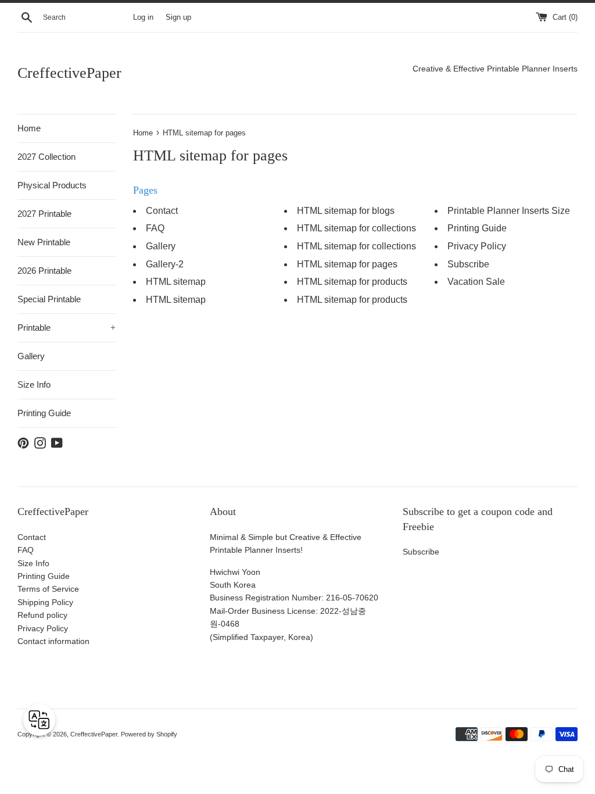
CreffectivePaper (69, 73)
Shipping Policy (45, 602)
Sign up (178, 17)
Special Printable (49, 299)
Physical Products (52, 185)
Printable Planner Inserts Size (508, 211)
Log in (143, 17)
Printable (66, 327)
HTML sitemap (176, 282)
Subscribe (468, 264)
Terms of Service (48, 588)
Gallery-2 (165, 264)
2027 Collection (46, 157)
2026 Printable (44, 271)
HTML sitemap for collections (356, 228)
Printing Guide (44, 413)
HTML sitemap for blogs (346, 211)
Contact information (53, 641)
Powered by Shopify (149, 734)
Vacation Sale (476, 282)
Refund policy (42, 615)
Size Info (34, 384)
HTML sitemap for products (352, 282)
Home (29, 128)
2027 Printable (44, 214)
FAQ (155, 228)
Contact (162, 211)
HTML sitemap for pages (347, 264)
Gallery (31, 356)
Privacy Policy (476, 246)
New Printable (43, 242)
